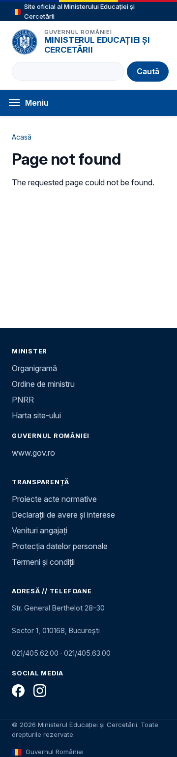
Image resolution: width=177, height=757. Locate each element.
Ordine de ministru (43, 384)
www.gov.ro (33, 453)
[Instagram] (39, 690)
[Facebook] (18, 690)
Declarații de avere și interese (63, 515)
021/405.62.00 (35, 653)
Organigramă (34, 368)
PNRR (23, 400)
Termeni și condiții (43, 562)
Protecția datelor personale (60, 546)
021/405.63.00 (87, 653)
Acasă (21, 137)
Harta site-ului (36, 415)
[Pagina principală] (24, 42)
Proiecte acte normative (54, 499)
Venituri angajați (39, 530)
